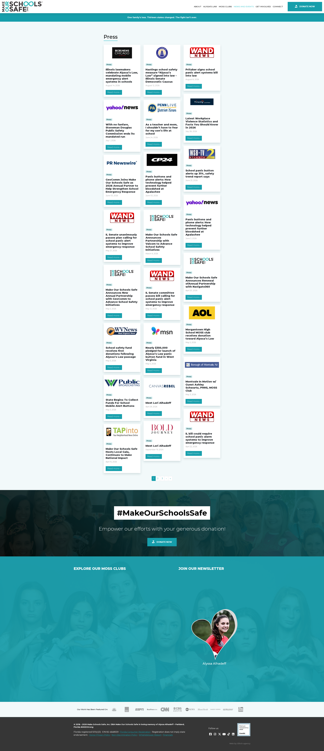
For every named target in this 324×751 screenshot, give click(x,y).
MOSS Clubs (225, 6)
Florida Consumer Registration (135, 732)
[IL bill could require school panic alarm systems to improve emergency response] (202, 417)
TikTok (229, 734)
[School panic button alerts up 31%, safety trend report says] (202, 154)
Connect (278, 6)
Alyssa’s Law (210, 6)
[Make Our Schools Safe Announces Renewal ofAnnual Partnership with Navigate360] (202, 261)
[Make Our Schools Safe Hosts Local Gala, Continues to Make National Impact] (122, 432)
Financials (168, 735)
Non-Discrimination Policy (124, 735)
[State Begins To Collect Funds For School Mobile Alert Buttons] (122, 383)
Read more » (113, 92)
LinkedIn (233, 734)
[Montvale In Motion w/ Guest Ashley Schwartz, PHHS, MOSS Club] (202, 365)
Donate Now (307, 6)
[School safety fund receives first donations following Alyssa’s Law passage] (122, 331)
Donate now (164, 542)
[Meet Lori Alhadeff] (162, 386)
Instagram (215, 734)
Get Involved (263, 6)
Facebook (210, 734)
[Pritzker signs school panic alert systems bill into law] (202, 53)
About (197, 6)
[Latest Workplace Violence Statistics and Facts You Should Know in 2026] (202, 102)
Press (109, 64)
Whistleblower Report (150, 735)
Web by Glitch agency (239, 743)
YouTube (224, 734)
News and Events (244, 6)
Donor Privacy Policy (99, 735)
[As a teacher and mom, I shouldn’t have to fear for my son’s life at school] (162, 108)
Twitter (220, 734)
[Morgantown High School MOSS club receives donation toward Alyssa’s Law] (202, 313)
